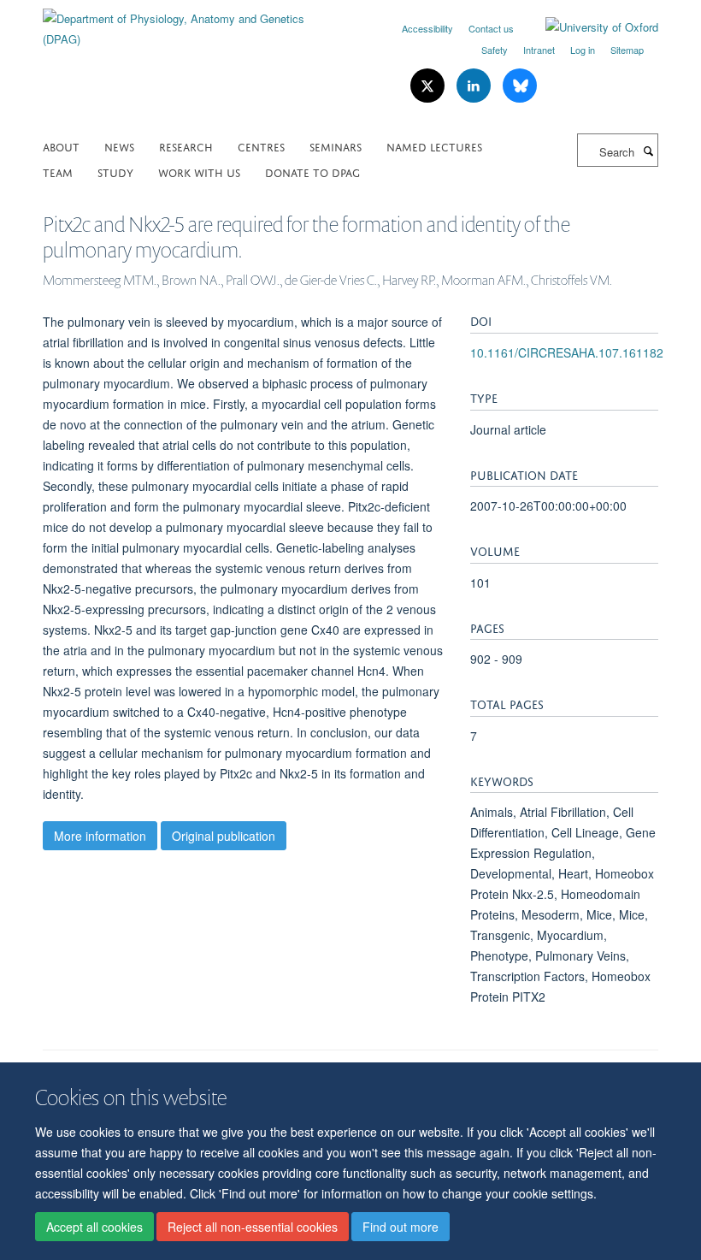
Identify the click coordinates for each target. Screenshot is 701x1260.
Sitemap (627, 49)
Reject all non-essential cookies (253, 1226)
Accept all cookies (94, 1226)
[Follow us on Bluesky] (520, 86)
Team (58, 171)
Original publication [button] (223, 835)
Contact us (491, 28)
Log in (582, 49)
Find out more (400, 1226)
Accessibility (427, 28)
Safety (494, 49)
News (119, 146)
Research (186, 146)
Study (115, 171)
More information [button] (100, 835)
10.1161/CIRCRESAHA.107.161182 (566, 352)
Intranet (539, 49)
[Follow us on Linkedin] (475, 86)
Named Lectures (434, 146)
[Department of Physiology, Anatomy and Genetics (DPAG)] (190, 23)
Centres (261, 146)
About (61, 146)
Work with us (199, 171)
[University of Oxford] (589, 27)
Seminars (335, 146)
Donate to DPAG (312, 171)
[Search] (648, 150)
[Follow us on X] (429, 86)
